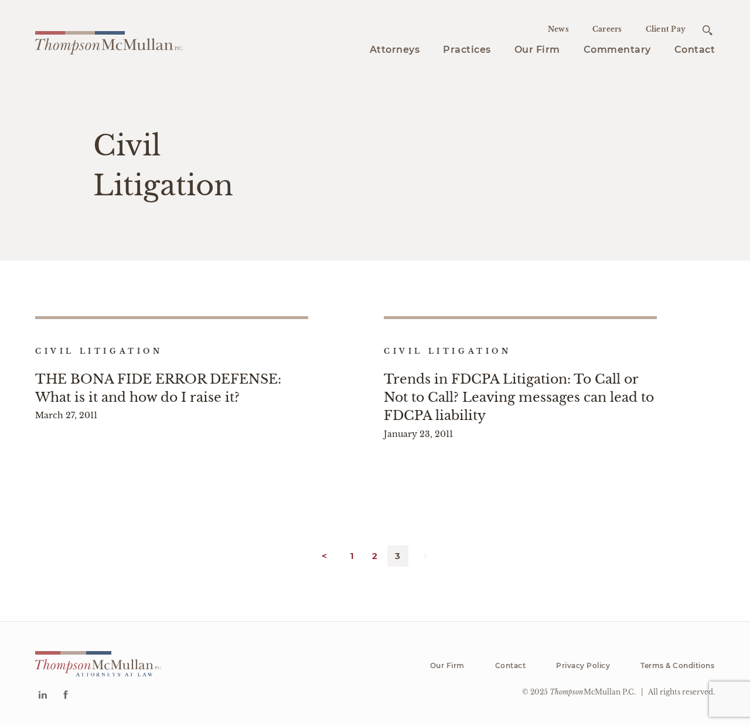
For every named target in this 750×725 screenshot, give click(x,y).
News (558, 29)
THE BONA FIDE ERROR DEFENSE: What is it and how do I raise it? (158, 388)
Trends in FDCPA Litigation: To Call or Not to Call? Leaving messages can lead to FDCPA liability (519, 397)
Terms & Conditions (677, 665)
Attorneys (395, 49)
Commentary (617, 49)
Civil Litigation (99, 351)
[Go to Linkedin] (42, 696)
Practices (467, 49)
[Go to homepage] (109, 41)
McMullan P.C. (593, 691)
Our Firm (537, 49)
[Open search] (707, 30)
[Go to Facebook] (65, 696)
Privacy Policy (583, 665)
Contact (694, 49)
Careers (607, 29)
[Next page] (426, 556)
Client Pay (666, 29)
